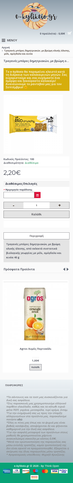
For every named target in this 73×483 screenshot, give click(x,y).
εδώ (19, 419)
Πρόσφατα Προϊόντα (19, 269)
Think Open (52, 466)
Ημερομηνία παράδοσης (18, 189)
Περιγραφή (37, 236)
